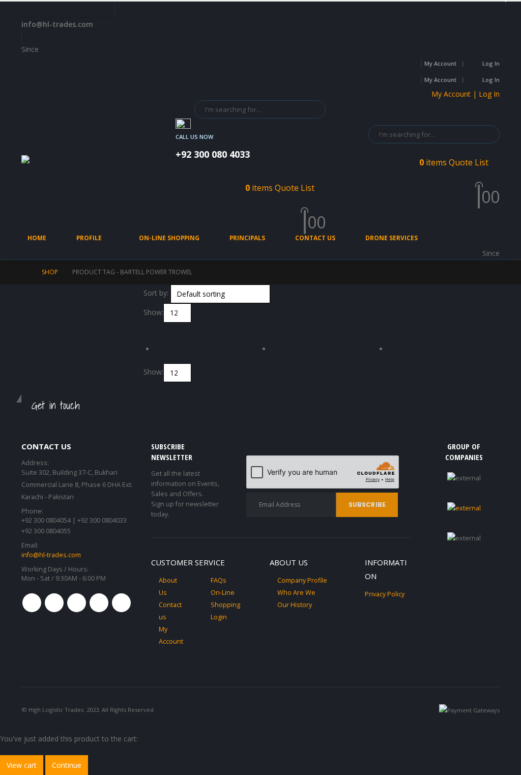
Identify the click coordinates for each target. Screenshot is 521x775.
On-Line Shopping (169, 238)
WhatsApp (121, 602)
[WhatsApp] (103, 10)
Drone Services (391, 238)
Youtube (76, 602)
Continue (66, 765)
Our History (294, 604)
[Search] (311, 109)
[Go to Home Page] (24, 272)
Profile (89, 238)
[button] (147, 328)
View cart (22, 765)
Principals (247, 238)
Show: (153, 312)
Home (36, 238)
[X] (46, 10)
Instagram (99, 602)
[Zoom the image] (464, 508)
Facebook (31, 602)
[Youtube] (66, 10)
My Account (440, 63)
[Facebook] (28, 10)
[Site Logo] (72, 164)
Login (219, 617)
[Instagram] (85, 10)
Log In (491, 63)
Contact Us (315, 238)
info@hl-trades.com (51, 555)
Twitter (54, 602)
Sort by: (155, 293)
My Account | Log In (465, 94)
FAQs (218, 580)
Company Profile (302, 580)
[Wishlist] (321, 210)
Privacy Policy (384, 594)
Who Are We (296, 592)
